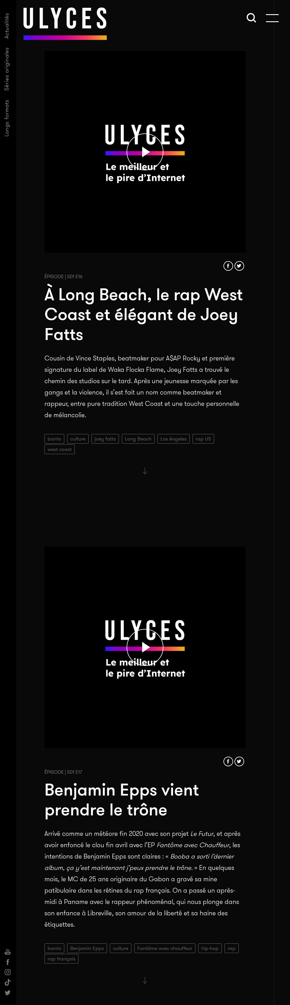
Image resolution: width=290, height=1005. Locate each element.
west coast (60, 449)
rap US (203, 438)
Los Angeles (174, 438)
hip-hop (210, 948)
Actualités (6, 26)
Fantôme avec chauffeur (164, 948)
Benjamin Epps (87, 948)
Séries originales (6, 69)
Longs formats (6, 118)
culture (78, 438)
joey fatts (105, 438)
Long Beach (138, 438)
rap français (61, 958)
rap (232, 948)
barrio (54, 438)
